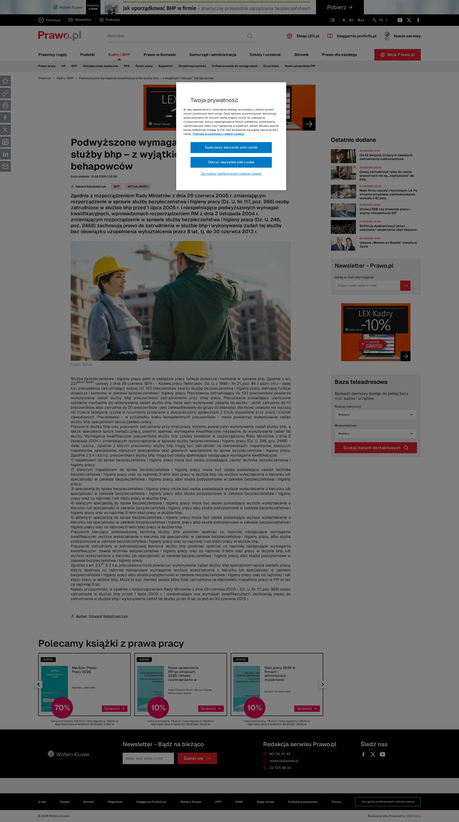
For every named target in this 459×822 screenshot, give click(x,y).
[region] (231, 136)
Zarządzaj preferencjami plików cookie (231, 173)
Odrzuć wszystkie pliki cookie (231, 162)
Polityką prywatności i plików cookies (218, 134)
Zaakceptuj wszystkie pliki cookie (231, 147)
